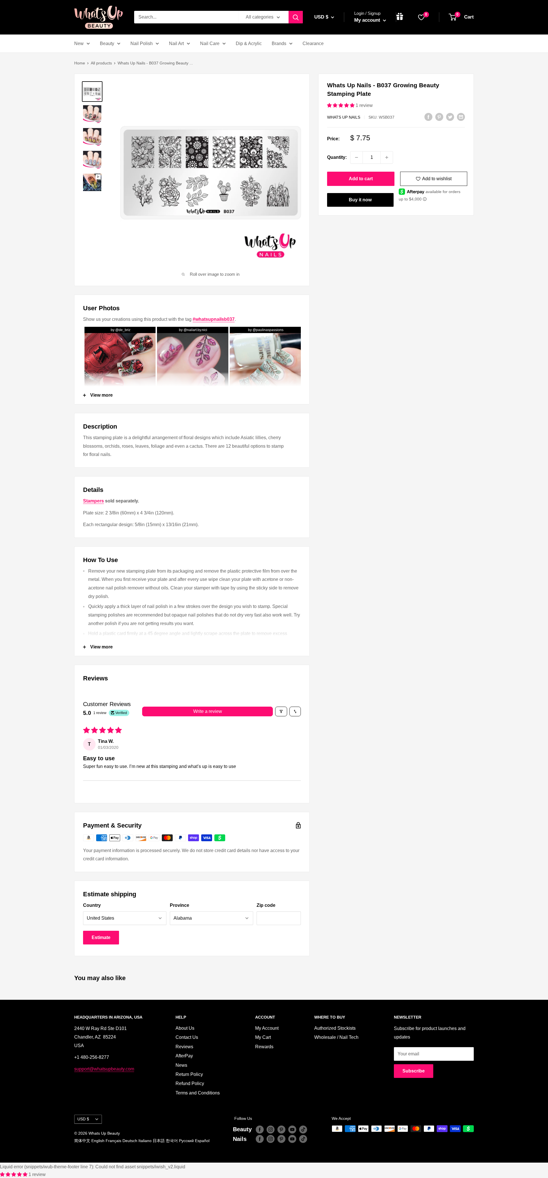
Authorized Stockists (335, 1028)
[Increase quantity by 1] (387, 157)
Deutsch (129, 1140)
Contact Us (187, 1037)
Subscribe (413, 1070)
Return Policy (189, 1074)
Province (179, 905)
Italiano (145, 1140)
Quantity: (337, 157)
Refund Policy (190, 1083)
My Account (267, 1028)
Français (113, 1140)
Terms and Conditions (198, 1092)
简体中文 (82, 1140)
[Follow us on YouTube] (292, 1129)
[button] (341, 105)
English (97, 1140)
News (181, 1065)
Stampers (93, 500)
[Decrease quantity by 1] (356, 157)
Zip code (266, 905)
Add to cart (361, 178)
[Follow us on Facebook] (260, 1129)
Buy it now (360, 199)
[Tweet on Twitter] (450, 116)
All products (101, 63)
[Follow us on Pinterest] (281, 1129)
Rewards (264, 1046)
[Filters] (281, 711)
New (79, 43)
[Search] (296, 17)
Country (92, 905)
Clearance (313, 43)
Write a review (207, 711)
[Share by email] (461, 116)
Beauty (107, 43)
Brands (279, 43)
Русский (186, 1140)
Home (79, 63)
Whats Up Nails (343, 117)
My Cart (263, 1037)
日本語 (159, 1140)
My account (368, 20)
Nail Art (176, 43)
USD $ (83, 1119)
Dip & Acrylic (249, 43)
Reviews (184, 1046)
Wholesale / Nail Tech (336, 1037)
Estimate (101, 937)
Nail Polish (141, 43)
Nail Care (209, 43)
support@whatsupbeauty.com (104, 1069)
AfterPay (184, 1055)
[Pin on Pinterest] (439, 116)
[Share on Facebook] (428, 116)
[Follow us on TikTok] (303, 1129)
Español (202, 1140)
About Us (185, 1028)
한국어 (172, 1140)
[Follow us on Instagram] (271, 1129)
